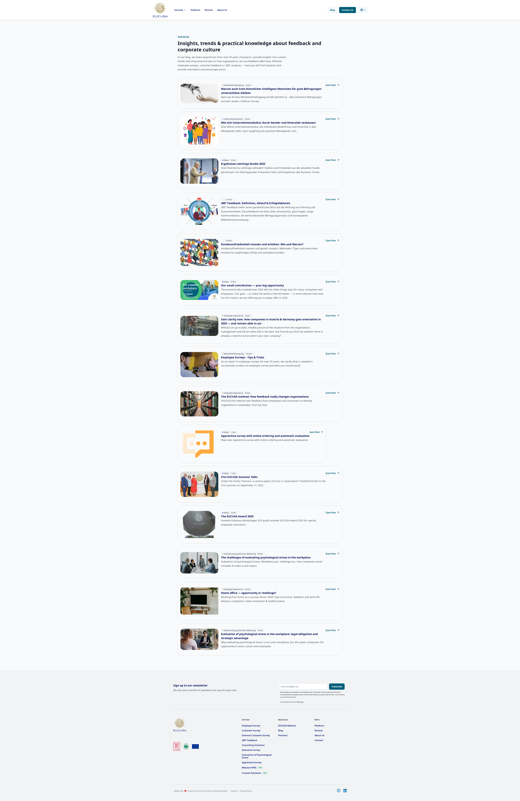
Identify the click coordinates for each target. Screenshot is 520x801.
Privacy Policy (246, 791)
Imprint (234, 791)
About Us (222, 10)
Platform (195, 10)
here (301, 702)
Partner (209, 10)
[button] (180, 10)
